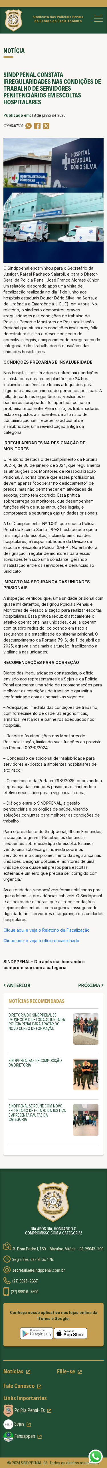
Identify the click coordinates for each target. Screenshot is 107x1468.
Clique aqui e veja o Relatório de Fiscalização (47, 930)
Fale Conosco (19, 1386)
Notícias (14, 1371)
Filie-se (66, 1371)
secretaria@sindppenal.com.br (38, 1270)
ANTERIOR (18, 985)
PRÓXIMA (89, 985)
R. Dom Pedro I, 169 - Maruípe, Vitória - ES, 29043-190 (58, 1249)
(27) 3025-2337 (25, 1280)
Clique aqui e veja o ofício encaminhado (41, 940)
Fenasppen (24, 1436)
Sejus (19, 1424)
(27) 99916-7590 (24, 1291)
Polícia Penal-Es (29, 1410)
